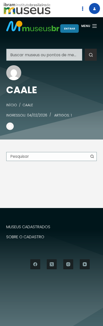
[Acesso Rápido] (83, 9)
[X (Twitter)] (52, 264)
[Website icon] (10, 126)
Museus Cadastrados (28, 227)
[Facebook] (35, 264)
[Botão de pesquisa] (91, 55)
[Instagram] (68, 264)
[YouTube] (85, 264)
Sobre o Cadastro (25, 237)
